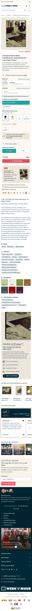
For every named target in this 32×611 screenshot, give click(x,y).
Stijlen (3, 307)
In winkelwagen (17, 161)
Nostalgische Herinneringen (9, 270)
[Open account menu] (26, 6)
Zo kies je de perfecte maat (23, 88)
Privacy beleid (24, 596)
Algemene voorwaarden (13, 594)
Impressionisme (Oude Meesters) (11, 272)
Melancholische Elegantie (9, 267)
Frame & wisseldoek (10, 102)
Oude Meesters (6, 257)
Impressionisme (23, 257)
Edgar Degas (19, 259)
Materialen (5, 557)
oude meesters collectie (13, 55)
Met (24, 151)
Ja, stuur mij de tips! (8, 483)
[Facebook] (12, 569)
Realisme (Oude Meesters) (9, 264)
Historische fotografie (8, 259)
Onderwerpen (22, 305)
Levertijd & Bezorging (9, 520)
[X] (14, 569)
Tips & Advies (6, 561)
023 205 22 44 (24, 506)
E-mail (17, 508)
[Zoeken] (28, 10)
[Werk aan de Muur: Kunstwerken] (30, 553)
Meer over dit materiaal (24, 79)
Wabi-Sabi (4, 262)
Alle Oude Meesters (7, 300)
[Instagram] (7, 569)
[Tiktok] (17, 569)
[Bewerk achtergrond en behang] (29, 22)
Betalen (6, 518)
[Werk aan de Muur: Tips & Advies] (30, 561)
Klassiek (27, 259)
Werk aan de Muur (7, 565)
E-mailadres (4, 476)
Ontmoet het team (8, 547)
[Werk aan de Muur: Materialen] (30, 557)
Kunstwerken (6, 553)
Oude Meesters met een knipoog (11, 302)
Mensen (14, 257)
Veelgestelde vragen (9, 513)
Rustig (3, 246)
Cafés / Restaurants (7, 254)
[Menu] (2, 6)
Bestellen (6, 515)
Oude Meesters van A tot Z (9, 305)
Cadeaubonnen (8, 525)
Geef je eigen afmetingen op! (16, 96)
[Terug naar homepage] (10, 6)
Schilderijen (18, 254)
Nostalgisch (10, 246)
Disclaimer (22, 594)
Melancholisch (20, 246)
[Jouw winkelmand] (29, 5)
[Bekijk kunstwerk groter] (29, 19)
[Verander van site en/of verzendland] (30, 1)
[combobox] (12, 10)
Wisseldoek (8, 106)
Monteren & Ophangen (10, 522)
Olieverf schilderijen (14, 262)
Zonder (10, 151)
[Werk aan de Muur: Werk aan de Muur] (30, 565)
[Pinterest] (9, 569)
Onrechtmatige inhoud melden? (12, 596)
